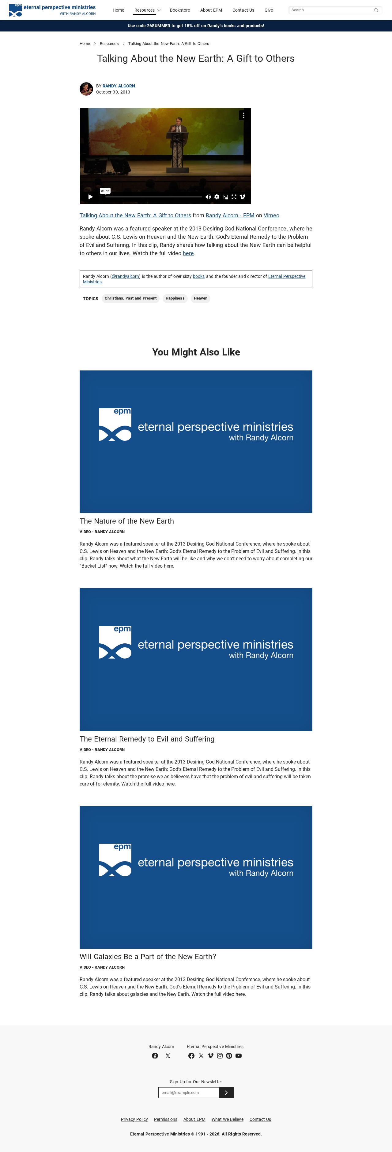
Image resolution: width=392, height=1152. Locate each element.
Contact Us (243, 10)
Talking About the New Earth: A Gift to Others (135, 215)
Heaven (200, 298)
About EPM (211, 10)
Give (269, 10)
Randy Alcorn (119, 85)
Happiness (175, 298)
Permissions (166, 1119)
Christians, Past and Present (130, 298)
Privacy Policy (134, 1119)
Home (118, 10)
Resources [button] (144, 10)
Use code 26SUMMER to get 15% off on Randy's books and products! (196, 25)
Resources (109, 43)
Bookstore (180, 10)
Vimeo (271, 215)
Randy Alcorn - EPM (230, 215)
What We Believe (227, 1119)
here (188, 253)
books (199, 276)
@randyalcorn (125, 276)
